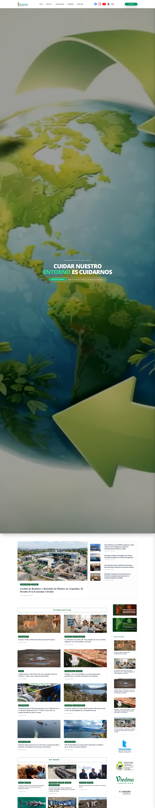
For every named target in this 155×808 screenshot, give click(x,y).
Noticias (48, 4)
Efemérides (71, 4)
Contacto (131, 4)
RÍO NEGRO (62, 760)
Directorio (80, 4)
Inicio (41, 4)
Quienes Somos (60, 4)
